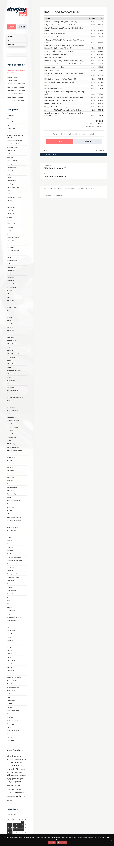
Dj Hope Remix (11, 344)
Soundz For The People (14, 677)
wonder (10, 800)
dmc (25, 765)
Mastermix (10, 550)
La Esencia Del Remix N (14, 517)
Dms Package (11, 407)
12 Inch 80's (10, 115)
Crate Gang (10, 274)
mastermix (22, 775)
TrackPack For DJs (12, 700)
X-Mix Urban (10, 740)
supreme (10, 792)
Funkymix (9, 460)
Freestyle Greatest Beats (14, 450)
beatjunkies (11, 759)
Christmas (10, 227)
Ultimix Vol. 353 (13, 80)
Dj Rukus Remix (11, 364)
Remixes (9, 667)
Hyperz (9, 497)
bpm (8, 204)
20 (17, 830)
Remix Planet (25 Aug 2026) (16, 90)
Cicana (9, 230)
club (16, 762)
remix (16, 785)
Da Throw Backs (11, 284)
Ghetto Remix (11, 470)
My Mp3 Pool (10, 594)
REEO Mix (10, 654)
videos (20, 796)
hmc (11, 772)
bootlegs (18, 759)
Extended (10, 430)
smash (16, 789)
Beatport (9, 177)
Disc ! (8, 310)
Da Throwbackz (11, 287)
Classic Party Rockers (13, 237)
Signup (22, 27)
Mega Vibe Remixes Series (15, 560)
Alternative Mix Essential (14, 140)
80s (8, 118)
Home (10, 36)
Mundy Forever (11, 590)
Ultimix (9, 714)
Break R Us (10, 210)
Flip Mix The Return (13, 447)
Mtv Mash (9, 587)
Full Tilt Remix (11, 457)
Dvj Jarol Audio (11, 417)
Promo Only (10, 640)
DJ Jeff (9, 347)
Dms (8, 404)
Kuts (8, 514)
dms (11, 769)
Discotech (10, 314)
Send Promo (52, 189)
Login (11, 27)
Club (8, 244)
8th (8, 756)
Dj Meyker (10, 350)
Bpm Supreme (11, 207)
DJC (8, 384)
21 (19, 830)
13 (17, 827)
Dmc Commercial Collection (15, 397)
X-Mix (8, 734)
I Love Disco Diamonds (13, 500)
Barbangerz (10, 164)
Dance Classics (11, 300)
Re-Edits (9, 647)
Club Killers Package (13, 250)
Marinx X (9, 537)
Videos (9, 727)
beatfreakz (17, 756)
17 (8, 830)
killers (21, 772)
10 (8, 827)
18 (11, 830)
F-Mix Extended (11, 437)
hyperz (16, 772)
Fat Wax (9, 440)
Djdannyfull (10, 387)
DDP (8, 304)
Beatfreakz (10, 170)
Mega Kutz (10, 554)
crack (8, 765)
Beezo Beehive (11, 180)
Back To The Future (12, 160)
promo (18, 781)
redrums (10, 785)
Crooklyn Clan (11, 277)
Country (9, 257)
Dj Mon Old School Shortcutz (15, 354)
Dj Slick (9, 367)
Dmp (8, 400)
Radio (8, 644)
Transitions (10, 707)
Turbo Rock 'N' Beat (13, 710)
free (16, 768)
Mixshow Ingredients (13, 577)
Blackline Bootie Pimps (13, 197)
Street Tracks (11, 690)
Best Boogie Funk (12, 184)
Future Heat (10, 464)
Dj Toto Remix (11, 374)
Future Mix (10, 467)
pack (21, 779)
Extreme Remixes (12, 434)
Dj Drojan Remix (12, 340)
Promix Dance (11, 634)
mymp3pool (11, 778)
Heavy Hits (10, 480)
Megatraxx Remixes (13, 564)
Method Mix (10, 567)
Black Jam (10, 194)
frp (20, 769)
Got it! (51, 843)
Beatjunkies (10, 174)
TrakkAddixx (10, 704)
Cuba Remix (10, 280)
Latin (8, 524)
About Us (60, 189)
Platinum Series (11, 620)
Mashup (9, 544)
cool (99, 150)
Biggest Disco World (13, 187)
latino (12, 775)
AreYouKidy (10, 154)
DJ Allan (9, 317)
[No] (111, 840)
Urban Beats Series (12, 720)
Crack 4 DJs (10, 264)
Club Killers (10, 247)
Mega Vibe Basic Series (14, 557)
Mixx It (9, 584)
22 (22, 830)
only (18, 778)
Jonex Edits (10, 507)
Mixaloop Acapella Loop (14, 574)
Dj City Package (11, 324)
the (15, 792)
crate (13, 765)
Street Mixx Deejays (13, 687)
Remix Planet (11, 664)
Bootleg (9, 200)
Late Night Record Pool (14, 520)
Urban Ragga (10, 724)
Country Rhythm (12, 260)
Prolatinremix (11, 630)
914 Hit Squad (11, 128)
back (11, 756)
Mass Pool (10, 547)
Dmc (8, 394)
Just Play (9, 510)
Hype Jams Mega (12, 494)
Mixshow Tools (11, 580)
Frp (8, 454)
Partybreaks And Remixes (14, 617)
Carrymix (9, 217)
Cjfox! (8, 234)
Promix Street (11, 637)
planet (12, 782)
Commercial (10, 254)
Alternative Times (12, 147)
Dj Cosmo (9, 334)
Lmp (8, 534)
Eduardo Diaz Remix (13, 420)
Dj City (9, 320)
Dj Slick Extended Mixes (14, 370)
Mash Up (9, 540)
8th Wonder (10, 122)
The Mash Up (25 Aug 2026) (16, 87)
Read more (62, 843)
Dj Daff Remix (11, 337)
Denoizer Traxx (11, 307)
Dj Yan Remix (11, 380)
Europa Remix (11, 424)
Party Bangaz (11, 610)
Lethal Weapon (11, 530)
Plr (7, 624)
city (8, 762)
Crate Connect (11, 267)
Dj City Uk (10, 327)
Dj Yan (9, 377)
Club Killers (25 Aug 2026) (16, 97)
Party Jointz (10, 614)
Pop (8, 627)
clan (11, 762)
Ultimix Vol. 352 (13, 77)
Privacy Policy (80, 189)
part (8, 781)
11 (11, 827)
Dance (9, 297)
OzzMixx (9, 607)
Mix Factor (10, 570)
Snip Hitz (9, 674)
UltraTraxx (10, 717)
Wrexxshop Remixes (13, 730)
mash (16, 775)
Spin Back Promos (12, 680)
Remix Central (11, 660)
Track (8, 697)
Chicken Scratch (11, 224)
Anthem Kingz (11, 150)
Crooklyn (19, 765)
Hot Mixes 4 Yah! (12, 487)
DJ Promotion (11, 357)
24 (8, 832)
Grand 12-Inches (12, 474)
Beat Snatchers (11, 167)
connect (20, 762)
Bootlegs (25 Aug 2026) (15, 94)
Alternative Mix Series (13, 144)
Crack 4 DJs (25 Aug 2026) (16, 100)
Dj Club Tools (10, 330)
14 (19, 827)
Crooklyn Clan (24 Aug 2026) (16, 84)
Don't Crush (10, 414)
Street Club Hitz (11, 684)
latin (9, 775)
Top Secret (10, 694)
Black (8, 190)
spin (19, 789)
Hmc (8, 484)
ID (7, 504)
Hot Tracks (10, 490)
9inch (8, 132)
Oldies (8, 600)
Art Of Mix (10, 157)
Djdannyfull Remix (12, 390)
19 (14, 830)
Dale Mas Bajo (11, 294)
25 (11, 832)
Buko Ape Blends (12, 214)
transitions (11, 797)
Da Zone (9, 290)
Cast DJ (9, 220)
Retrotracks (10, 670)
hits (8, 772)
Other (8, 604)
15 (22, 827)
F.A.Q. (10, 40)
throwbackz (20, 792)
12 (14, 827)
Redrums (9, 650)
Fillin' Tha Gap (11, 444)
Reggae (9, 657)
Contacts (11, 44)
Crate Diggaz (11, 270)
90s (8, 125)
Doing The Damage (12, 410)
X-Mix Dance (10, 737)
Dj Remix (9, 360)
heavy (23, 769)
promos (24, 782)
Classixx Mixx (10, 240)
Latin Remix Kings (12, 527)
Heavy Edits (10, 477)
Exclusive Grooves (12, 427)
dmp (8, 769)
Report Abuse (90, 189)
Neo (8, 597)
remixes (10, 788)
